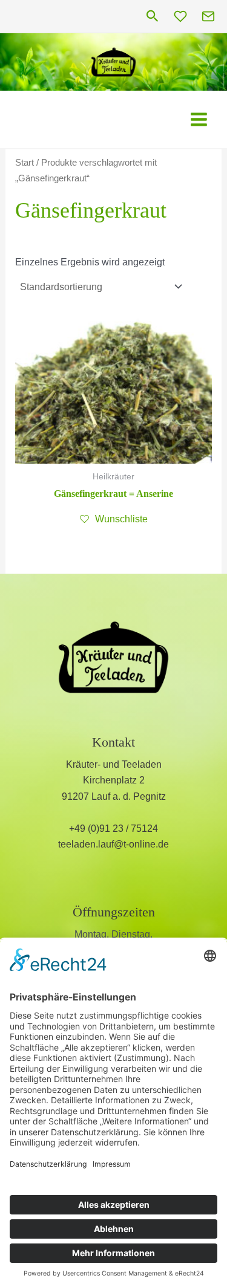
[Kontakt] (208, 16)
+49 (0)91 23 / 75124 (113, 828)
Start (24, 162)
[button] (152, 16)
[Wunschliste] (180, 16)
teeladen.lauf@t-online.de (113, 844)
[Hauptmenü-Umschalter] (199, 119)
